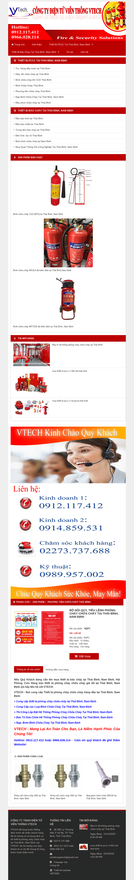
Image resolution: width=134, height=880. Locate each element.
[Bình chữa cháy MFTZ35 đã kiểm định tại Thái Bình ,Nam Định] (68, 299)
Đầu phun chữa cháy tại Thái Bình (33, 102)
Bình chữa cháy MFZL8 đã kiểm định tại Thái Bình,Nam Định (42, 270)
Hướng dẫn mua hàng (57, 669)
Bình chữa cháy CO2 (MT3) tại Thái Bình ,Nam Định (38, 214)
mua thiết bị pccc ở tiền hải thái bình (69, 371)
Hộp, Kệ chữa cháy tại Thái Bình (32, 74)
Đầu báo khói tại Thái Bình (29, 118)
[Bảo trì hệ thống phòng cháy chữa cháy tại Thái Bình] (31, 354)
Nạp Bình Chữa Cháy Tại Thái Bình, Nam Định (39, 97)
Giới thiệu (37, 44)
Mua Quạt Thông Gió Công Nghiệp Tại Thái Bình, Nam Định (46, 147)
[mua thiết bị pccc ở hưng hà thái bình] (31, 407)
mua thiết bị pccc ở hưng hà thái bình (70, 401)
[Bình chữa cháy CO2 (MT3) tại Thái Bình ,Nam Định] (68, 186)
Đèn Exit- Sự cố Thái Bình (28, 135)
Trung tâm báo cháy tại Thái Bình (32, 130)
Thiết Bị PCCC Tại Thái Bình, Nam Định (69, 44)
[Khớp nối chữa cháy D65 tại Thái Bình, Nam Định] (31, 776)
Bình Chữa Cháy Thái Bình (29, 85)
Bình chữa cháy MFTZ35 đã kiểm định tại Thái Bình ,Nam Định (43, 326)
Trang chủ (19, 44)
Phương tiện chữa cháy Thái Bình (32, 91)
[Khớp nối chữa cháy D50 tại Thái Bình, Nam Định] (67, 776)
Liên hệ (84, 52)
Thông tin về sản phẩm (28, 669)
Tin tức (69, 52)
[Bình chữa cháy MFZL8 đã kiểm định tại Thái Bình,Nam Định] (68, 242)
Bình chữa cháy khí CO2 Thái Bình (33, 80)
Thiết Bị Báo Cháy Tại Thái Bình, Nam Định (33, 52)
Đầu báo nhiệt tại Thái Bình (29, 124)
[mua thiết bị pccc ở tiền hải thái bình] (31, 383)
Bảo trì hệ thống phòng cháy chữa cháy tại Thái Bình (77, 345)
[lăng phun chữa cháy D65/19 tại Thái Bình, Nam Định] (103, 776)
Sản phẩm (39, 602)
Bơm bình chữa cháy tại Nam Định (33, 141)
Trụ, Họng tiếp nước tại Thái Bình (32, 68)
